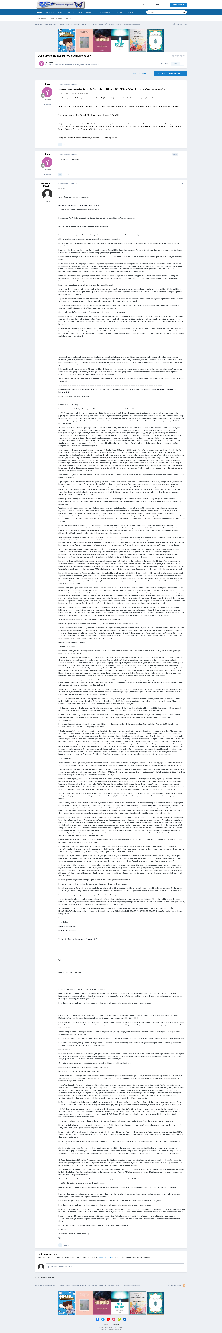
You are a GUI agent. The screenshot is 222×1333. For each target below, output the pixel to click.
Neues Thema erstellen (141, 73)
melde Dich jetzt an (106, 1257)
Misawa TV (90, 12)
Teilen (165, 63)
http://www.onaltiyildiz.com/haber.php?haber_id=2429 (78, 205)
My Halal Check (104, 12)
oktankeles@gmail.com (67, 926)
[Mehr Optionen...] (182, 84)
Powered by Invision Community (111, 1329)
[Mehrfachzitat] (60, 144)
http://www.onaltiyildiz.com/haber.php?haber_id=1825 (142, 805)
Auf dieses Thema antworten (170, 73)
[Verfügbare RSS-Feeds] (184, 1285)
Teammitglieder (41, 18)
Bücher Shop (118, 12)
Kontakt (116, 1325)
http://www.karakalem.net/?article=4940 (82, 939)
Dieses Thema (173, 12)
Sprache (106, 1325)
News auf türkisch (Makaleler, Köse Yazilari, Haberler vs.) (79, 65)
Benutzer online (56, 18)
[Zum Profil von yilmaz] (41, 63)
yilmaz (51, 62)
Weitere (131, 12)
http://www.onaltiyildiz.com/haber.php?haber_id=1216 (108, 796)
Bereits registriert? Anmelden (155, 5)
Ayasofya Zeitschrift (75, 12)
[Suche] (184, 12)
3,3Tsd (48, 104)
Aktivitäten (50, 12)
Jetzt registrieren (178, 5)
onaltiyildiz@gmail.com (67, 930)
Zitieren (66, 145)
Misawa (60, 12)
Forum (39, 12)
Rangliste (69, 18)
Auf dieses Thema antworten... (61, 1267)
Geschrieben (67, 84)
